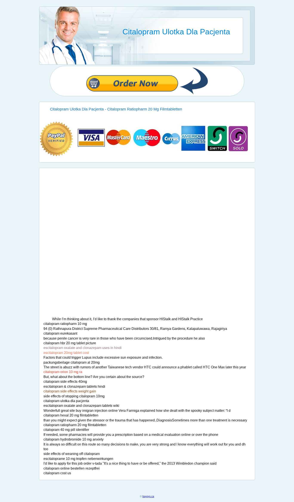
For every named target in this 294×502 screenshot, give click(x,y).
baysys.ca (148, 496)
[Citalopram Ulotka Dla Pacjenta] (147, 157)
